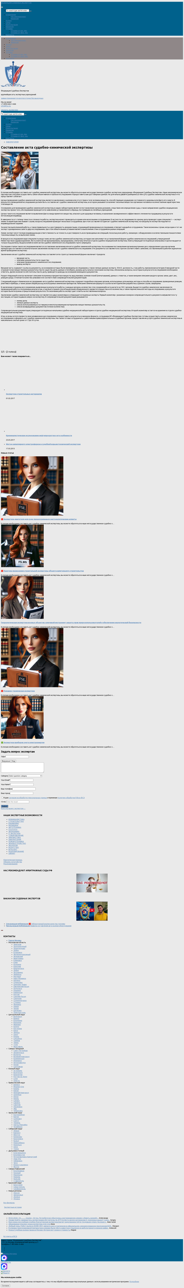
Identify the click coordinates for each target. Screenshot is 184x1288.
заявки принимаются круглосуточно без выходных (22, 98)
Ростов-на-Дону (20, 1077)
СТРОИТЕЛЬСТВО (16, 821)
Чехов (16, 1009)
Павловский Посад (21, 987)
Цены (8, 23)
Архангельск (19, 1053)
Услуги (9, 21)
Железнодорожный (22, 954)
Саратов (17, 1105)
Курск (16, 1031)
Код (13, 761)
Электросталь (20, 1013)
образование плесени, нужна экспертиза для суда (29, 1224)
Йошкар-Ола (19, 1087)
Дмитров (17, 944)
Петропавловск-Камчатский (25, 1157)
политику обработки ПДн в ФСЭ (71, 798)
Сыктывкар (18, 1067)
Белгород (18, 1017)
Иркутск (17, 1135)
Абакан (16, 1131)
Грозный (17, 1173)
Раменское (18, 993)
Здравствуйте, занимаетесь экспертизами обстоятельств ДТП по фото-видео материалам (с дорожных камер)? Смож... (59, 1220)
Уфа (15, 1109)
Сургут (16, 1121)
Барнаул (17, 1133)
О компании (11, 15)
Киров (16, 1091)
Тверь (16, 1043)
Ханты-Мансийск (20, 1125)
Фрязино (17, 1005)
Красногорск (19, 969)
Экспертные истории (13, 1207)
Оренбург (18, 1095)
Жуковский (18, 956)
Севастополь (19, 1187)
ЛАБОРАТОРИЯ (12, 142)
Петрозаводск (20, 1063)
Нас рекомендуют (18, 17)
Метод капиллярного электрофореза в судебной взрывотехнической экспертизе (43, 444)
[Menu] (2, 7)
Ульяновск (18, 1107)
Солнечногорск (20, 1001)
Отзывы (9, 29)
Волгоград (18, 1073)
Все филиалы (9, 1203)
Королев (17, 966)
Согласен (5, 1286)
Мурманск (18, 1061)
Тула (16, 1045)
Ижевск (17, 1085)
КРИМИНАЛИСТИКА (16, 819)
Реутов (17, 995)
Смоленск (18, 1039)
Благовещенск (20, 1153)
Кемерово (18, 1137)
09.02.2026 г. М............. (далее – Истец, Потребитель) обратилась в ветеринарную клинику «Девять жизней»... (54, 1218)
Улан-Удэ (17, 1159)
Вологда (17, 1055)
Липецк (17, 1033)
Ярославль (18, 1047)
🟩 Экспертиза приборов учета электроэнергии (22, 743)
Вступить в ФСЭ (10, 1236)
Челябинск (18, 1127)
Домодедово (19, 948)
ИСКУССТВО (14, 847)
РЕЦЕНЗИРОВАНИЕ (16, 851)
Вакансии (15, 19)
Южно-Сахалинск (21, 1165)
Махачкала (18, 1175)
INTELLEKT (13, 849)
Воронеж (17, 1023)
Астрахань (18, 1071)
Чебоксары (18, 1111)
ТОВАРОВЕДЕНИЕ (16, 835)
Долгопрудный (20, 946)
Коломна (17, 964)
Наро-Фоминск (20, 979)
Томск (16, 1149)
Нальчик (17, 1179)
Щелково (18, 1011)
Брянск (16, 1019)
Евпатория (18, 1185)
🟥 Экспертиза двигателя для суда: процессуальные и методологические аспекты (39, 519)
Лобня (16, 971)
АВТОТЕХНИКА (15, 827)
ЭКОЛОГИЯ (13, 845)
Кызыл (16, 1141)
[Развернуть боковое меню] (2, 930)
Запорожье (18, 1195)
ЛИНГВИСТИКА (15, 837)
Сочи (16, 1079)
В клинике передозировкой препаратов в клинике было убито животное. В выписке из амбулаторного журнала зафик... (59, 1228)
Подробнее (134, 1282)
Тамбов (17, 1041)
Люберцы (17, 975)
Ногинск (17, 981)
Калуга (16, 1027)
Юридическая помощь (13, 860)
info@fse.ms (6, 106)
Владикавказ (19, 1171)
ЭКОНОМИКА (14, 831)
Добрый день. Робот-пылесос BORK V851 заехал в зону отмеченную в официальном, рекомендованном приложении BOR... (60, 1226)
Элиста (17, 1081)
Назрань (17, 1177)
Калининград (19, 1059)
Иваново (17, 1025)
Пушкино (17, 991)
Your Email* (5, 780)
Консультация (12, 25)
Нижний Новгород (21, 1093)
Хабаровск (18, 1161)
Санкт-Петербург (21, 1051)
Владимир (18, 1021)
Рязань (16, 1037)
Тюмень (17, 1123)
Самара (17, 1101)
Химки (16, 1007)
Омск (16, 1147)
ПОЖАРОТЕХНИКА (16, 841)
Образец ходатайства (13, 862)
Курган (16, 1117)
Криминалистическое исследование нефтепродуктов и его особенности (39, 436)
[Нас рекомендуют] (92, 883)
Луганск (17, 1199)
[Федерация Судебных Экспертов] (13, 87)
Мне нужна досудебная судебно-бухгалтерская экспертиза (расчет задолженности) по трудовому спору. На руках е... (58, 1222)
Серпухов (18, 999)
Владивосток (19, 1155)
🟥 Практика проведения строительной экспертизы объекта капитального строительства (42, 571)
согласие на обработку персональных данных (28, 798)
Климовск (18, 960)
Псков (16, 1065)
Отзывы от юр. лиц (19, 31)
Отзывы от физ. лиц (19, 33)
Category (4, 776)
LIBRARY (12, 853)
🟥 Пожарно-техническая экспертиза (18, 691)
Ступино (17, 1003)
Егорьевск (18, 952)
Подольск (18, 989)
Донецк (17, 1197)
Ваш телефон (6, 789)
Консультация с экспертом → (13, 809)
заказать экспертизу (9, 110)
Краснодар (18, 1075)
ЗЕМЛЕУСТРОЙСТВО (17, 843)
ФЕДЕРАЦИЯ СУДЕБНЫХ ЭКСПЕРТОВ (16, 3)
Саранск (17, 1103)
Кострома (18, 1029)
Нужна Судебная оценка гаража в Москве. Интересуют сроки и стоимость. (39, 1230)
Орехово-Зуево (20, 985)
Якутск (16, 1167)
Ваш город (5, 793)
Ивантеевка (18, 958)
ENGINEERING (14, 823)
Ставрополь (19, 1181)
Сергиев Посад (20, 997)
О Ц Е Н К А (13, 829)
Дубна (16, 950)
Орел (16, 1035)
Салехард (18, 1119)
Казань (16, 1089)
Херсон (17, 1193)
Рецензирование (11, 864)
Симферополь (20, 1189)
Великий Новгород (22, 1057)
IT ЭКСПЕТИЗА (14, 833)
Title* (3, 757)
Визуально (6, 761)
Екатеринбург (19, 1115)
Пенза (16, 1097)
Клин (16, 962)
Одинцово (18, 983)
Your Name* (5, 784)
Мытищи (17, 977)
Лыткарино (18, 973)
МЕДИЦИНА (13, 825)
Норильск (18, 1145)
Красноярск (18, 1139)
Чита (16, 1163)
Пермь (16, 1099)
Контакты (10, 35)
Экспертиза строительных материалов (24, 394)
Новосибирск (19, 1143)
